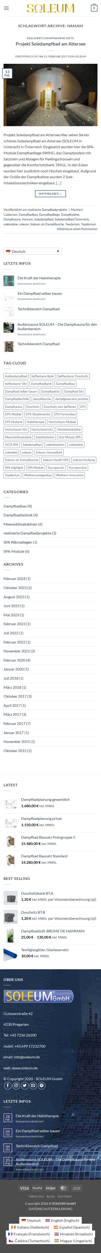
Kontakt (65, 1196)
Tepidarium (88, 224)
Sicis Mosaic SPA (69, 437)
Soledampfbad (43, 219)
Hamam (27, 219)
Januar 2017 (14, 732)
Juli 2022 (11, 633)
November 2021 (17, 651)
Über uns (36, 1196)
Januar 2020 (14, 669)
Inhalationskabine (69, 429)
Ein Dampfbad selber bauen (40, 293)
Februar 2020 (14, 660)
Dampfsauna (12, 219)
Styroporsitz (56, 467)
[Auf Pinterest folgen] (42, 1086)
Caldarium (10, 214)
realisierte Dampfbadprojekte (50, 38)
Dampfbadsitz (50, 391)
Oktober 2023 (15, 587)
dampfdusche (42, 399)
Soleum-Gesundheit (49, 452)
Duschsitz (32, 407)
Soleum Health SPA (56, 460)
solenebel (11, 452)
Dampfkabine (70, 214)
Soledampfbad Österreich (72, 219)
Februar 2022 (14, 642)
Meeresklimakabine (18, 437)
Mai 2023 (11, 615)
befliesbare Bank (42, 376)
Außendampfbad (16, 376)
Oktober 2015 (15, 750)
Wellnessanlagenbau (38, 475)
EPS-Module (13, 414)
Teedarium (72, 224)
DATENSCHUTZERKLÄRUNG (50, 1209)
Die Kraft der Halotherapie (39, 278)
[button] (6, 8)
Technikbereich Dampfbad (39, 309)
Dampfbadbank (41, 384)
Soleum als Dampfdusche (47, 224)
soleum (24, 224)
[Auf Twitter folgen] (25, 1086)
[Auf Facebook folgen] (8, 1086)
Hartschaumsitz (42, 429)
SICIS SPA (11, 445)
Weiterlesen (50, 193)
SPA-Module (14, 551)
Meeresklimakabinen (20, 524)
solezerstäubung (84, 460)
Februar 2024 (14, 578)
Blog (51, 1196)
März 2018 (12, 687)
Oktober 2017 (15, 696)
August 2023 (14, 596)
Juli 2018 (11, 678)
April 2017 (12, 705)
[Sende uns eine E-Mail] (33, 1086)
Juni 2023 (11, 605)
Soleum (80, 56)
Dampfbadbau (28, 214)
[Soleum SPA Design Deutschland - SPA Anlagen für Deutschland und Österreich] (50, 8)
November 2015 (17, 741)
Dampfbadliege (49, 214)
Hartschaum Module (62, 422)
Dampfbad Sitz (74, 391)
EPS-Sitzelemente (38, 414)
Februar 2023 (14, 623)
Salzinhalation (45, 437)
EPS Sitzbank (14, 422)
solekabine (11, 224)
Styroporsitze (78, 467)
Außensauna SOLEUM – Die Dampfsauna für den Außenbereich (57, 326)
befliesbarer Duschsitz (73, 376)
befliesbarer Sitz (16, 384)
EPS (83, 407)
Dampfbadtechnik (17, 399)
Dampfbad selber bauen (21, 391)
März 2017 (12, 714)
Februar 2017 (14, 723)
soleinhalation (55, 445)
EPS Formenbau (65, 414)
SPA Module (35, 467)
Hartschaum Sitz (16, 429)
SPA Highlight (14, 467)
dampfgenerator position (71, 399)
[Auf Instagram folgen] (16, 1086)
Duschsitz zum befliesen (60, 407)
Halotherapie (35, 422)
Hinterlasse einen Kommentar (77, 229)
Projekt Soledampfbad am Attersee (50, 43)
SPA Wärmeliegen (18, 542)
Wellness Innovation (69, 475)
